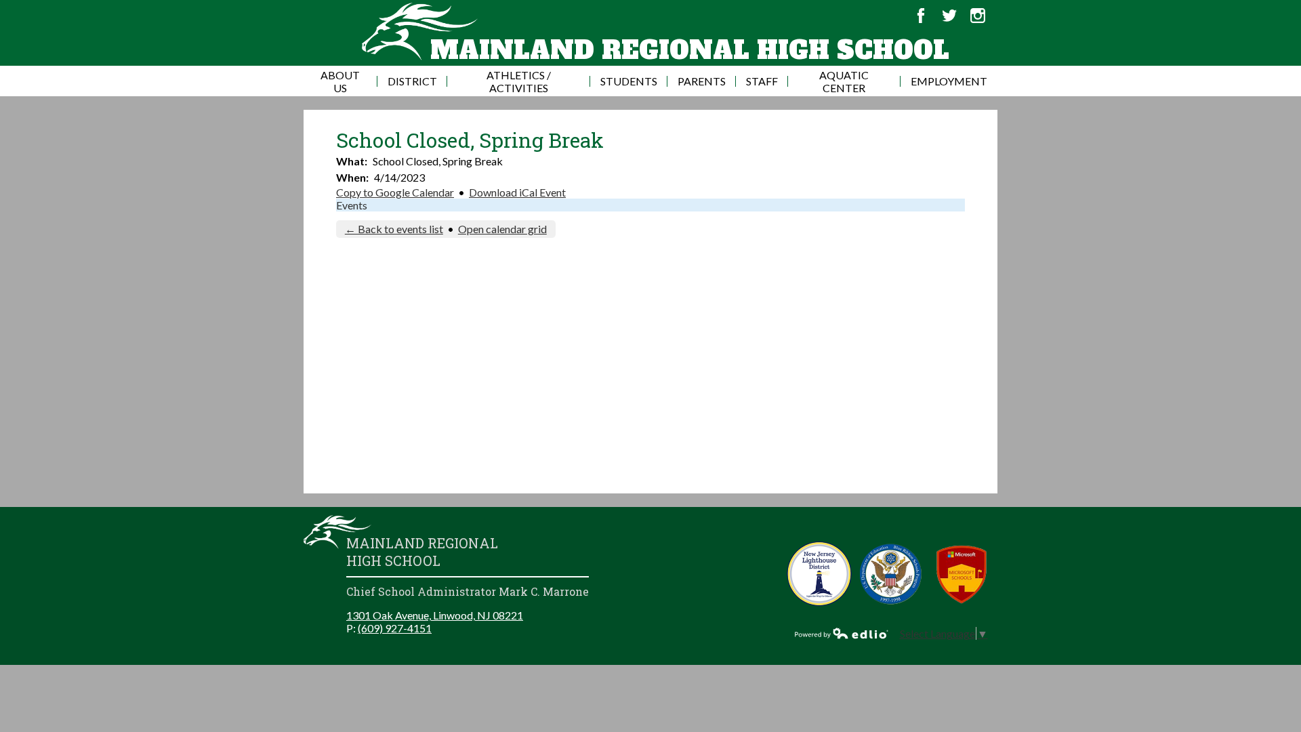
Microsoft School (961, 573)
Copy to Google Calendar (395, 192)
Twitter (949, 15)
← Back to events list (394, 228)
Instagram (977, 15)
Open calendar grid (502, 228)
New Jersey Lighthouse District (819, 573)
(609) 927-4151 (395, 628)
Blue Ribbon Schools (890, 573)
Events (351, 205)
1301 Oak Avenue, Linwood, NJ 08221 (434, 615)
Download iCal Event (517, 192)
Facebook (920, 15)
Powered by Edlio (841, 633)
